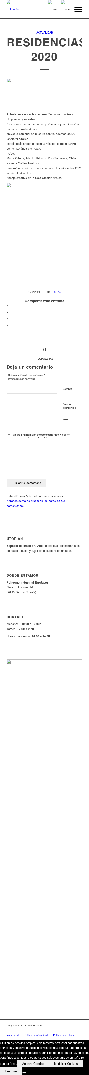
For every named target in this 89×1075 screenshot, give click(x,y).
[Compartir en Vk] (12, 325)
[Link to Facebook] (51, 1030)
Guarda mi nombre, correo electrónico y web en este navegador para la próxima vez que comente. (41, 438)
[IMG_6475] (44, 92)
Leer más (11, 1071)
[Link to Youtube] (65, 1030)
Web (65, 419)
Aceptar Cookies (33, 1063)
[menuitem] (76, 9)
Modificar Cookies (66, 1063)
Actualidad (44, 32)
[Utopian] (37, 9)
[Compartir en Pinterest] (12, 319)
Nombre (67, 391)
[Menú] (76, 9)
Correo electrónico (69, 408)
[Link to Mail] (79, 1030)
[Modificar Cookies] (24, 1072)
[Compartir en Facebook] (12, 306)
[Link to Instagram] (72, 1030)
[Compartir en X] (12, 312)
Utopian (56, 292)
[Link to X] (58, 1030)
